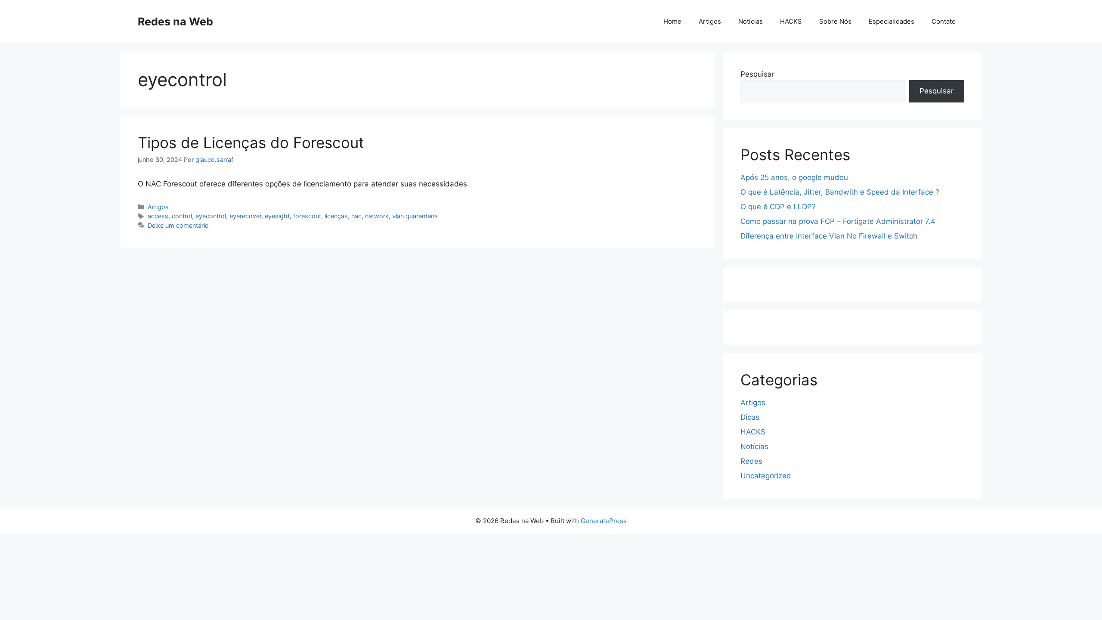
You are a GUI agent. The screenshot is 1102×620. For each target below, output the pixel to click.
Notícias (750, 21)
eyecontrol (210, 216)
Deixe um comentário (178, 225)
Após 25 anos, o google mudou (794, 177)
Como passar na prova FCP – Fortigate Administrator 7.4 (837, 221)
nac (356, 216)
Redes (751, 461)
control (182, 216)
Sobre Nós (835, 21)
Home (672, 21)
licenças (336, 216)
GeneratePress (604, 521)
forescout (307, 216)
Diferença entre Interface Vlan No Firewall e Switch (828, 236)
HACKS (791, 21)
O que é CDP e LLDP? (778, 206)
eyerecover (245, 216)
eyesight (277, 216)
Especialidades (891, 21)
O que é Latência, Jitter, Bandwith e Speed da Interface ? (839, 192)
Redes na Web (175, 21)
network (377, 216)
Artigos (710, 21)
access (158, 216)
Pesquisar (757, 74)
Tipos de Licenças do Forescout (251, 142)
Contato (944, 21)
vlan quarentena (415, 216)
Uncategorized (765, 475)
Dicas (749, 417)
